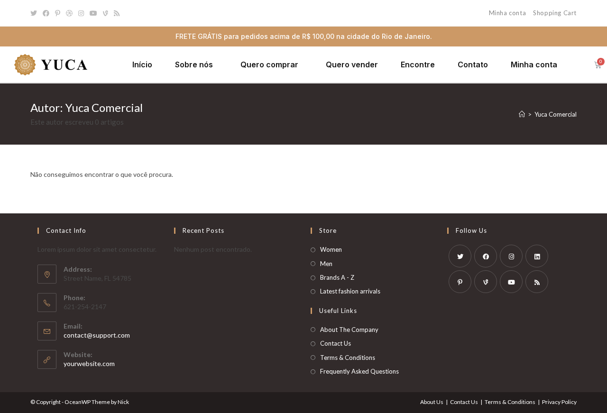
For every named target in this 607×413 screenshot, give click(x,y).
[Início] (522, 114)
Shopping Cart (555, 13)
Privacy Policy (559, 401)
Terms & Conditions (347, 357)
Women (331, 249)
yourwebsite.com (89, 363)
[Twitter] (35, 13)
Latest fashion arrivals (350, 291)
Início (142, 64)
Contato (473, 64)
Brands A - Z (337, 277)
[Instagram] (81, 13)
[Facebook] (46, 13)
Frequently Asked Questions (359, 371)
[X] (460, 256)
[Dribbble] (69, 13)
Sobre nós (194, 64)
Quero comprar (269, 64)
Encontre (418, 64)
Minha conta (507, 13)
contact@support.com (97, 335)
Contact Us (335, 343)
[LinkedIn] (536, 256)
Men (326, 263)
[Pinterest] (57, 13)
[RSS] (116, 13)
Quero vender (352, 64)
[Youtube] (93, 13)
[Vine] (105, 13)
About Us (431, 401)
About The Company (349, 329)
